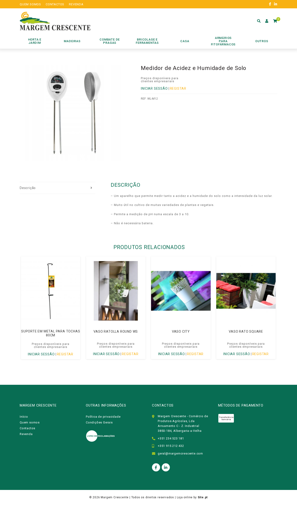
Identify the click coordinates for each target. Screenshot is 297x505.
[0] (275, 21)
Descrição (28, 188)
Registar (178, 88)
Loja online (185, 497)
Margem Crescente (115, 497)
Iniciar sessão (154, 88)
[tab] (57, 188)
